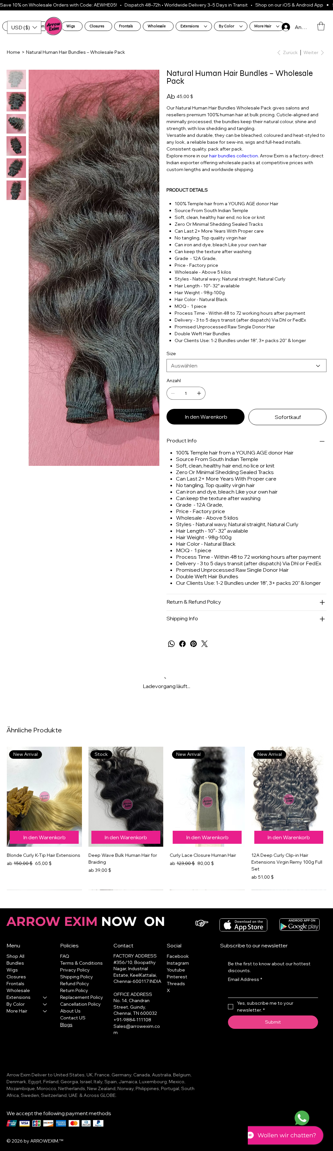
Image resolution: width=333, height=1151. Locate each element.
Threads (176, 977)
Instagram (178, 956)
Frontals (15, 977)
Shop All (15, 949)
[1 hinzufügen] (199, 393)
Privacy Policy (75, 963)
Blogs (66, 1018)
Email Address (245, 972)
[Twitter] (204, 644)
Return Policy (74, 983)
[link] (33, 879)
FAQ (64, 949)
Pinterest (177, 970)
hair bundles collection (233, 156)
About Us (70, 1004)
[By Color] (45, 997)
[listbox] (24, 27)
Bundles (15, 956)
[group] (166, 814)
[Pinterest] (193, 644)
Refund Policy (74, 977)
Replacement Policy (81, 990)
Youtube (176, 963)
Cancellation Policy (80, 997)
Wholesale (18, 983)
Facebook (178, 949)
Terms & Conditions (81, 956)
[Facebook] (182, 644)
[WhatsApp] (171, 644)
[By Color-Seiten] (241, 26)
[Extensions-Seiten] (205, 26)
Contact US (73, 1011)
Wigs (12, 963)
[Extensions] (45, 990)
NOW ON (88, 914)
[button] (321, 26)
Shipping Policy (76, 970)
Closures (16, 970)
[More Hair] (45, 1004)
